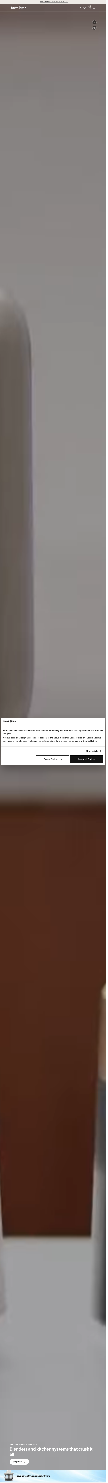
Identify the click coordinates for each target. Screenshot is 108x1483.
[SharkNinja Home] (18, 7)
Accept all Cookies (86, 759)
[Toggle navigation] (94, 7)
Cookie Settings (51, 759)
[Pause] (94, 22)
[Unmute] (94, 28)
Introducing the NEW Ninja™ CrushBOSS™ (53, 1)
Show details (92, 751)
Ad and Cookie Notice (86, 741)
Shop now (17, 1461)
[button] (80, 7)
